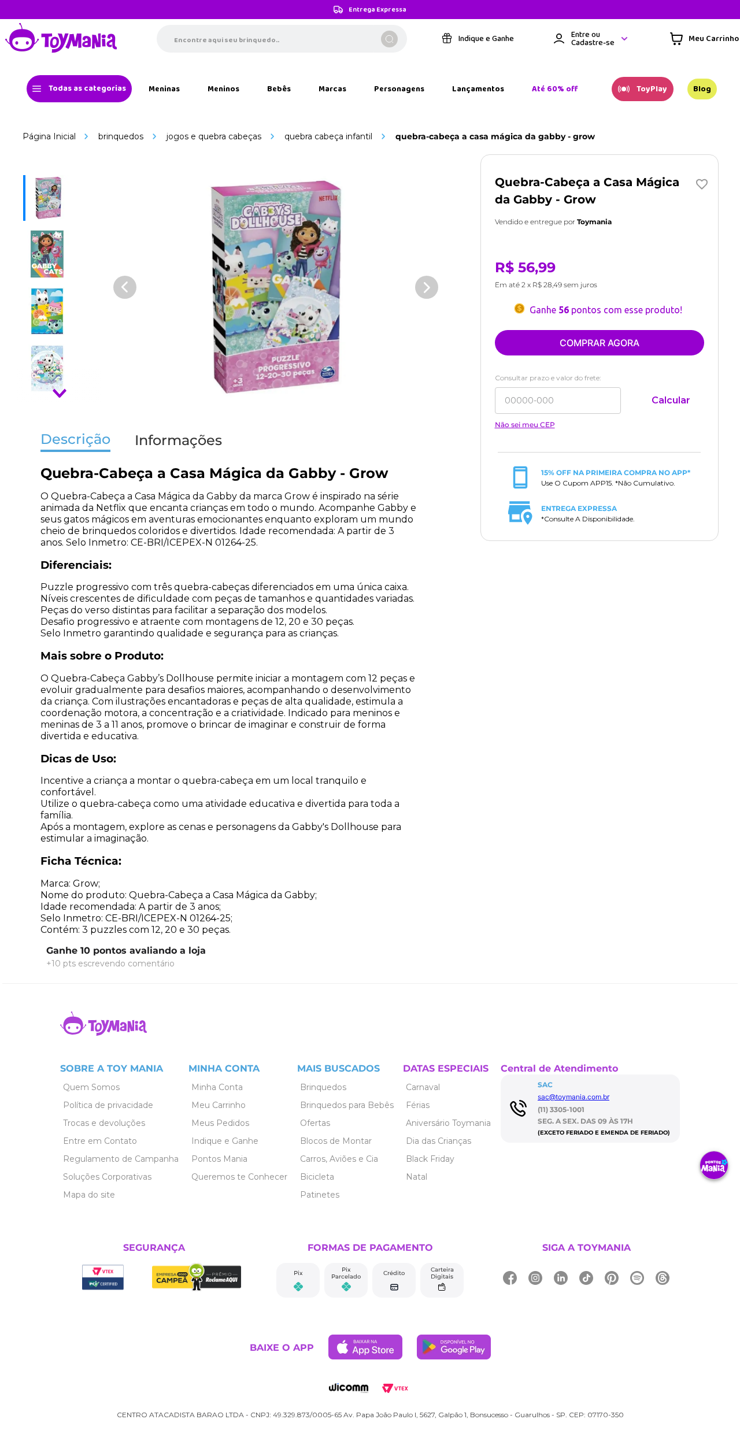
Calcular (671, 400)
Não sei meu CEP (525, 425)
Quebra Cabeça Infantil (328, 136)
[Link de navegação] (61, 38)
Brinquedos (120, 136)
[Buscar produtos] (389, 39)
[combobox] (282, 39)
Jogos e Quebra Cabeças (213, 136)
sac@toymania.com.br (573, 1096)
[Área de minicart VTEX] (704, 38)
